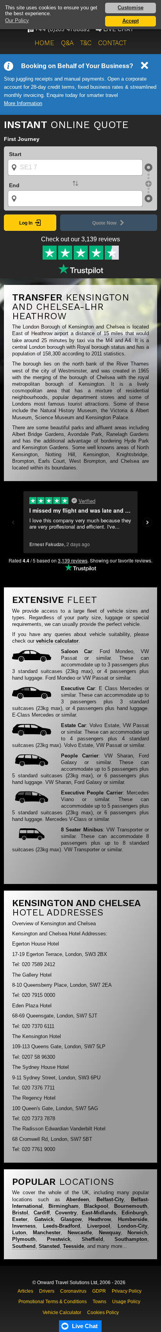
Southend (24, 1246)
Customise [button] (130, 8)
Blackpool (96, 1206)
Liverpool (98, 1226)
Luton (19, 1232)
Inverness (24, 1226)
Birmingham (63, 1206)
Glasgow (71, 1219)
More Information (23, 103)
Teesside (73, 1246)
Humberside (132, 1219)
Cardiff (42, 1213)
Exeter (19, 1219)
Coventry (66, 1213)
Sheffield (92, 1239)
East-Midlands (99, 1213)
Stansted (49, 1246)
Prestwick (58, 1239)
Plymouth (24, 1239)
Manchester (47, 1232)
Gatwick (44, 1219)
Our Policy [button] (17, 20)
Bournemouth (130, 1206)
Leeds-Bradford (61, 1226)
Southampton (130, 1239)
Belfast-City (110, 1199)
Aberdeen (77, 1199)
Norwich (137, 1232)
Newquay (110, 1232)
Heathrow (99, 1219)
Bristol (20, 1213)
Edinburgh (134, 1213)
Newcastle (80, 1232)
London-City (132, 1226)
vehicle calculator (57, 641)
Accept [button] (130, 21)
